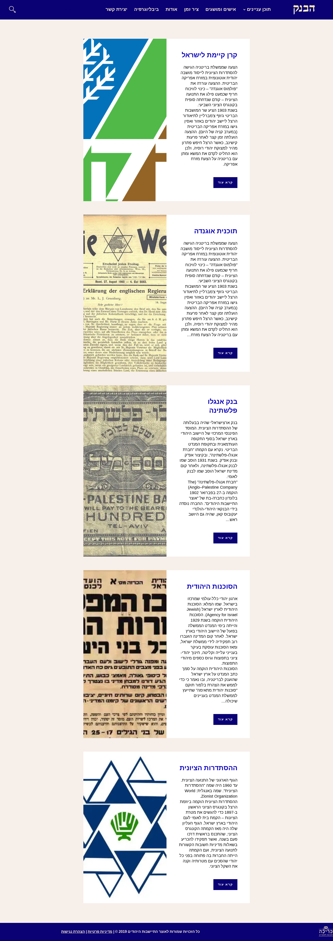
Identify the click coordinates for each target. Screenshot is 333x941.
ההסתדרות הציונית (208, 768)
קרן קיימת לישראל (209, 55)
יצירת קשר (116, 9)
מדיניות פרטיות (100, 932)
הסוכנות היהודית (212, 586)
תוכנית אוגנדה (215, 231)
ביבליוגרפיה (146, 9)
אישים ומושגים (220, 9)
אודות (171, 9)
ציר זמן (191, 9)
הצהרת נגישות (73, 932)
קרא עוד (225, 182)
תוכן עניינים (259, 9)
